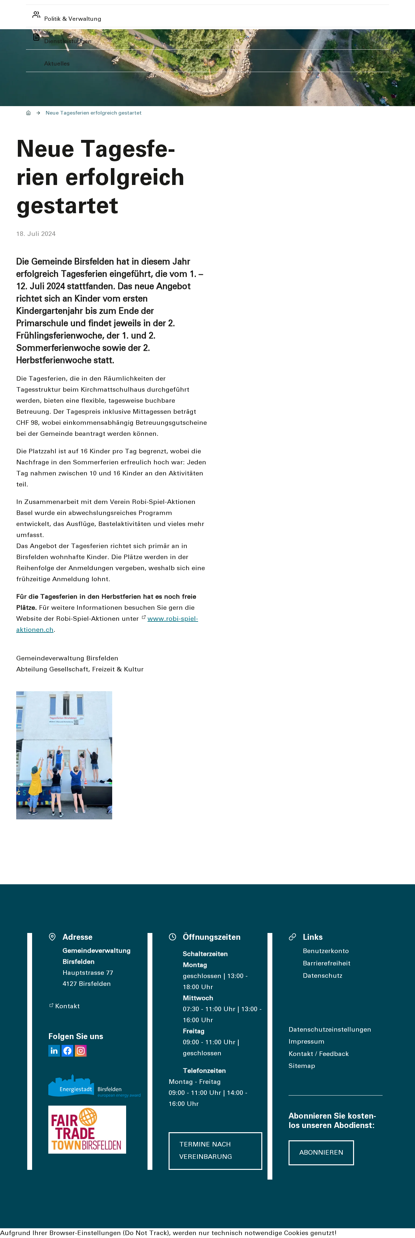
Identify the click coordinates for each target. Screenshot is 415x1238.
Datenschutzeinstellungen (330, 1029)
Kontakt (67, 1006)
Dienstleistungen (68, 41)
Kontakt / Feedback (319, 1054)
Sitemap (302, 1066)
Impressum (307, 1041)
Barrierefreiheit (326, 963)
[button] (54, 1051)
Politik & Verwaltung (72, 19)
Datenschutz (322, 976)
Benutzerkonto (326, 951)
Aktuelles (57, 64)
